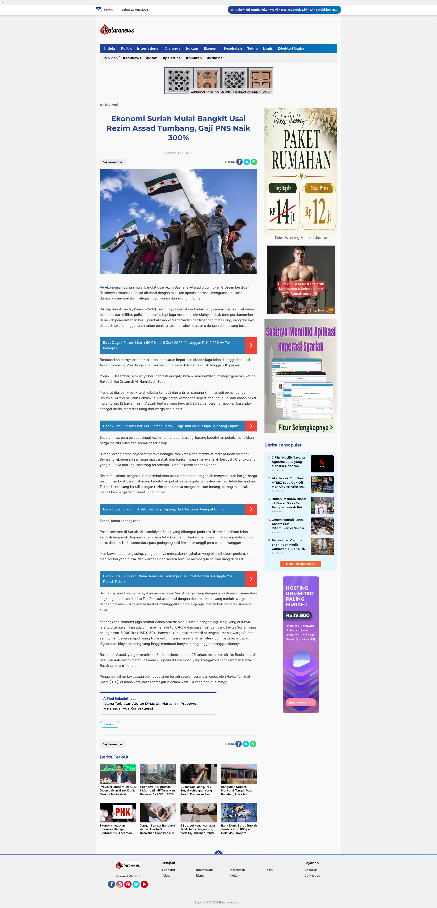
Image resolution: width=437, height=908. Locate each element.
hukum (192, 48)
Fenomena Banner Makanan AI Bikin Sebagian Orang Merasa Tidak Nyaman (286, 9)
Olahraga (172, 48)
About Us (311, 870)
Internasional (148, 48)
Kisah (153, 58)
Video (113, 58)
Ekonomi (211, 48)
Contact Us (312, 875)
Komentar (115, 162)
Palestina (173, 58)
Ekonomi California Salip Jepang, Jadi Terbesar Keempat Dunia (173, 509)
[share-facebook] (239, 162)
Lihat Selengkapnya (300, 564)
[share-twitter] (247, 162)
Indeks (110, 48)
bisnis (268, 48)
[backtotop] (218, 854)
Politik (126, 48)
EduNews (133, 58)
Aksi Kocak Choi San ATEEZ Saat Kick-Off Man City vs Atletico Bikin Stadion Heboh (288, 482)
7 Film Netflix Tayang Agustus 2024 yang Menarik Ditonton (288, 461)
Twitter (138, 890)
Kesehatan (233, 48)
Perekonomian (112, 287)
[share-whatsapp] (254, 162)
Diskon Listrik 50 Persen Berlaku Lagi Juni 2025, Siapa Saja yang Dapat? (181, 426)
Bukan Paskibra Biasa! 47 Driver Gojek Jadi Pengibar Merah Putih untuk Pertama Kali (289, 503)
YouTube (147, 890)
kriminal (217, 58)
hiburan (195, 58)
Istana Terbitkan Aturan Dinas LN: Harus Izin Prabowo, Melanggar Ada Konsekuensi (150, 705)
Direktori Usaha (291, 48)
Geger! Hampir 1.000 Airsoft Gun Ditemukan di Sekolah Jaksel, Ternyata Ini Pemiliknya (289, 524)
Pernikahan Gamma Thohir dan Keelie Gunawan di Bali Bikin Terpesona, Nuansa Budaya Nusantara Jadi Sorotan (289, 544)
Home (108, 10)
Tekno (252, 48)
